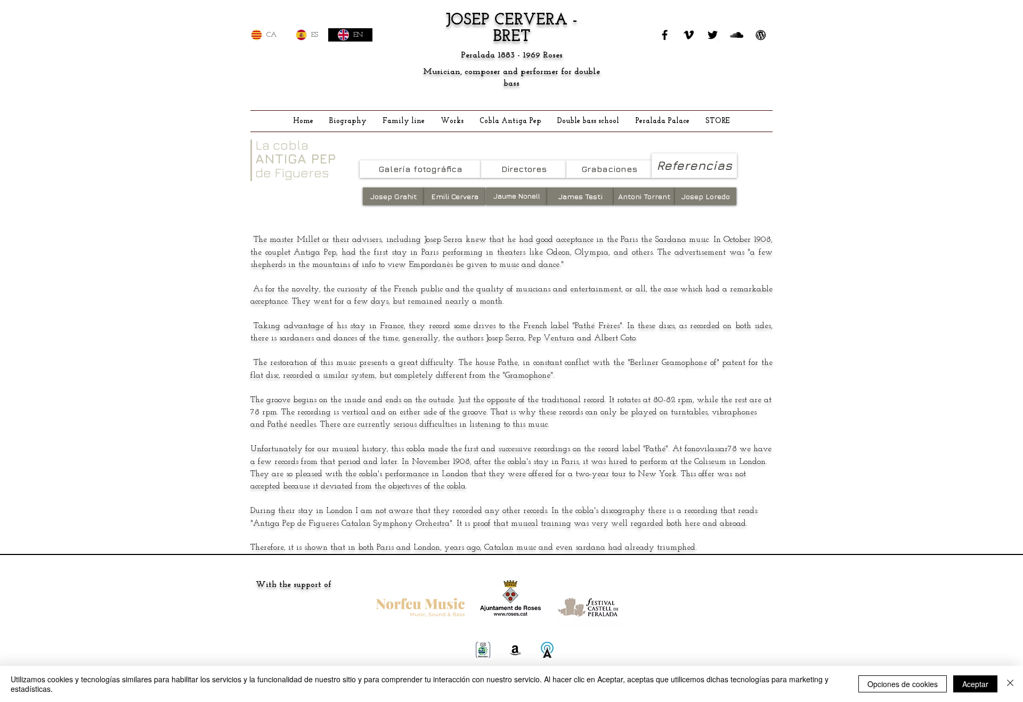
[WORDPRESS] (760, 35)
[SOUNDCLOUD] (736, 35)
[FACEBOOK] (664, 35)
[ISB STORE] (483, 650)
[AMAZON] (515, 650)
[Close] (1010, 683)
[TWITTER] (712, 35)
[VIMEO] (688, 35)
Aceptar (975, 684)
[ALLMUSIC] (547, 650)
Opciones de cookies (902, 684)
